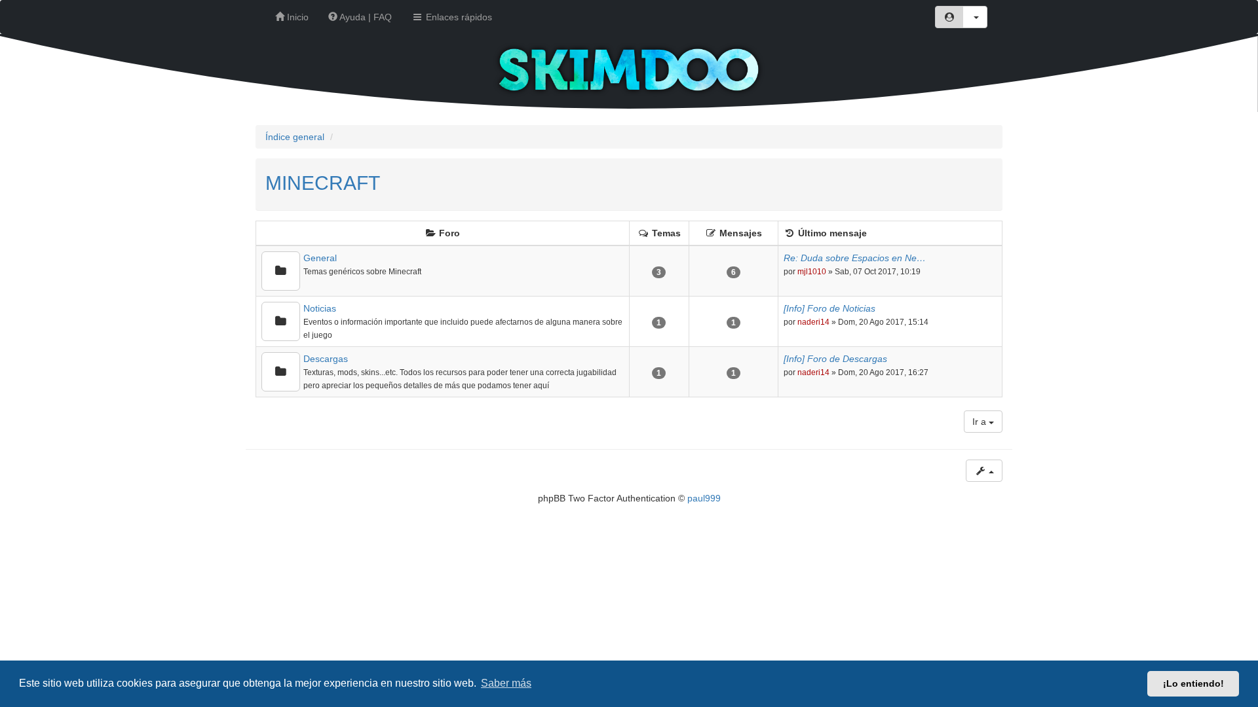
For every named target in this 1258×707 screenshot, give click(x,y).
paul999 (704, 498)
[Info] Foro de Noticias (829, 308)
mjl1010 (811, 271)
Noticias (319, 308)
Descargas (325, 359)
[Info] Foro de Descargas (835, 359)
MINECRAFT (322, 183)
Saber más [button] (506, 683)
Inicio (296, 17)
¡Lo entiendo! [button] (1193, 683)
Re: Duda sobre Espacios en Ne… (855, 258)
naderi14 (813, 322)
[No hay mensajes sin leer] (280, 271)
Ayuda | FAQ (364, 17)
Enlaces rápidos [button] (457, 17)
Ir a (980, 421)
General (320, 258)
